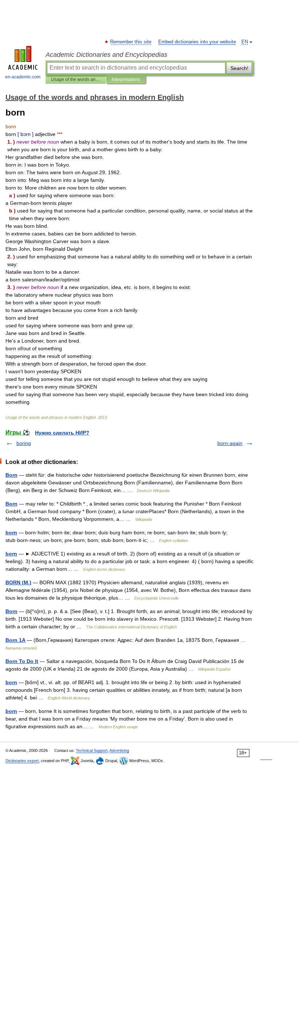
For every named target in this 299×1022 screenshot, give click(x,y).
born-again (229, 443)
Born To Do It (21, 661)
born (11, 532)
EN (244, 41)
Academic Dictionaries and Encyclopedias (106, 54)
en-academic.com (22, 76)
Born (11, 475)
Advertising (119, 750)
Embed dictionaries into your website (197, 41)
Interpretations (126, 79)
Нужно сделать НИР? (62, 433)
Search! (239, 68)
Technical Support (92, 750)
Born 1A (15, 640)
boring (23, 443)
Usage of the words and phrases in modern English (75, 79)
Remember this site (131, 41)
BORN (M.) (18, 582)
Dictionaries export (22, 760)
